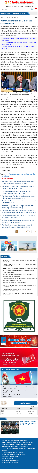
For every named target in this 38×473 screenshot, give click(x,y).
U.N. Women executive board (14, 174)
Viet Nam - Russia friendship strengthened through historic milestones (18, 183)
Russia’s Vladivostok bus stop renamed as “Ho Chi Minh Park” (18, 221)
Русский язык (29, 6)
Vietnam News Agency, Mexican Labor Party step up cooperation (18, 216)
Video (2, 419)
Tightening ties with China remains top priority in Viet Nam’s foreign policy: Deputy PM (19, 211)
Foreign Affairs (5, 13)
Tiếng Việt (9, 6)
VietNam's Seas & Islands (10, 369)
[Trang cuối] (36, 231)
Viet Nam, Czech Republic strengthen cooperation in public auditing (18, 197)
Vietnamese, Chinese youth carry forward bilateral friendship (18, 187)
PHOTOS (3, 237)
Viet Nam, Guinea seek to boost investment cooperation (19, 202)
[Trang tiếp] (33, 231)
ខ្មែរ (22, 6)
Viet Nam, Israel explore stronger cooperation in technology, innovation (17, 226)
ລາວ (18, 6)
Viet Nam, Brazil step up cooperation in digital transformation (16, 192)
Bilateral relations (19, 13)
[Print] (36, 17)
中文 (15, 6)
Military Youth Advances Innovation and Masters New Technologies (28, 423)
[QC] (19, 340)
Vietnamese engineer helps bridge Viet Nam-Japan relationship (18, 207)
